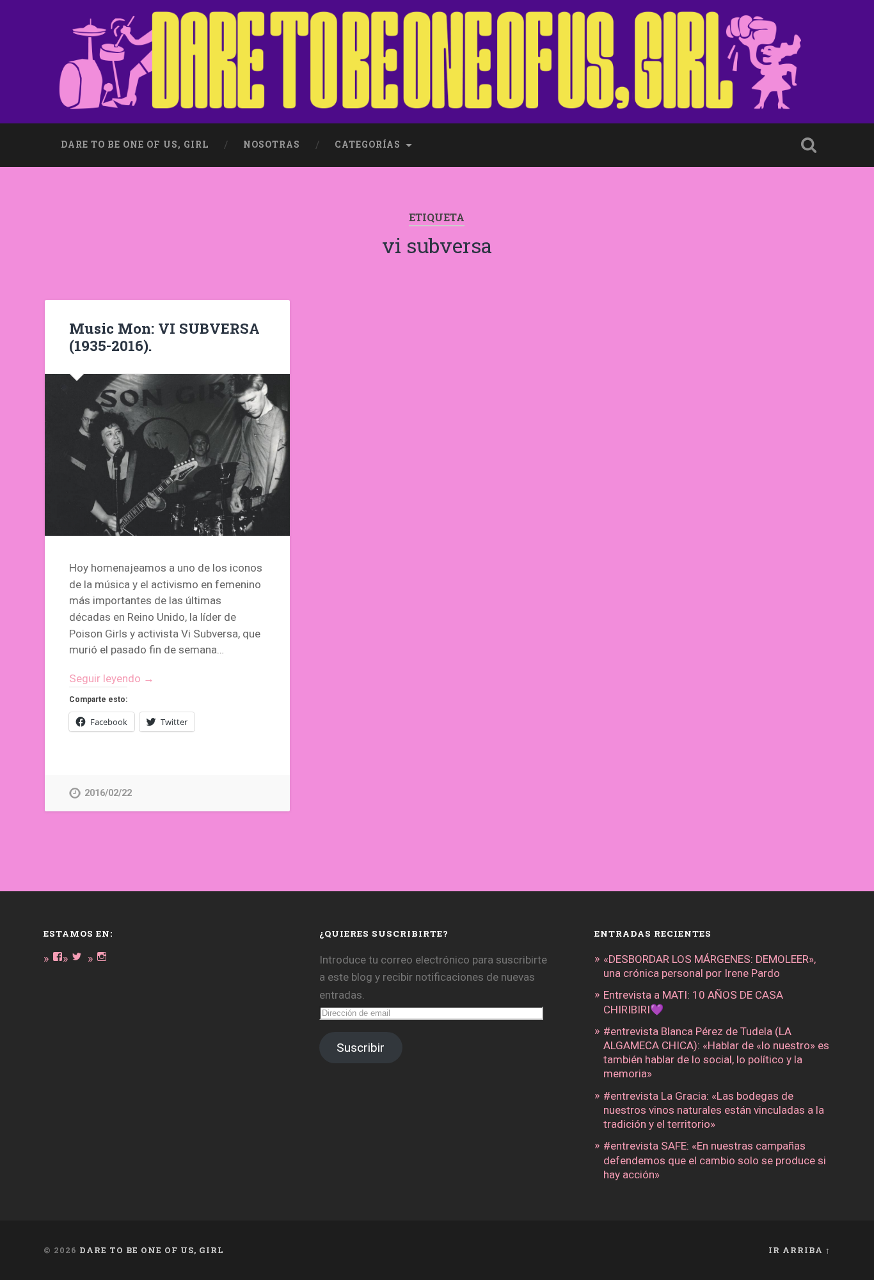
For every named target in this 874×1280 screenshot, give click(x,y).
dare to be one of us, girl (135, 144)
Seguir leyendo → (111, 678)
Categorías (368, 144)
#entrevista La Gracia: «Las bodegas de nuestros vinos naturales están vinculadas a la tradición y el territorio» (713, 1109)
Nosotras (271, 144)
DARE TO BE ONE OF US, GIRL (151, 1250)
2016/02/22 (108, 793)
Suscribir (361, 1047)
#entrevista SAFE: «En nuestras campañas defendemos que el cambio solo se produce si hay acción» (714, 1159)
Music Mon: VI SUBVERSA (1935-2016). (164, 336)
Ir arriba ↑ (799, 1250)
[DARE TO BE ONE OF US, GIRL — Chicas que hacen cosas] (437, 61)
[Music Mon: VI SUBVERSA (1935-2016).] (167, 454)
